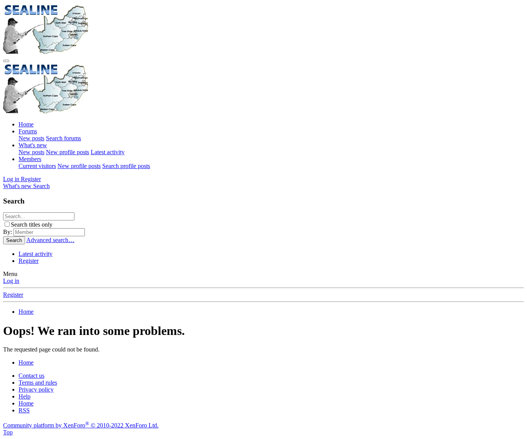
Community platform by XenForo (81, 425)
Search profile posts (126, 166)
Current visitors (37, 166)
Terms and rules (38, 382)
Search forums (63, 138)
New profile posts (67, 152)
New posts (31, 138)
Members (30, 159)
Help (24, 396)
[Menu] (6, 61)
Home (26, 124)
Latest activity (108, 152)
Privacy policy (36, 389)
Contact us (31, 375)
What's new (33, 145)
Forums (28, 131)
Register (29, 260)
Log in (11, 281)
